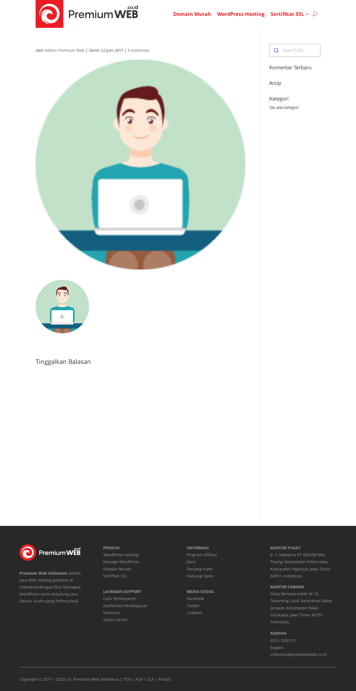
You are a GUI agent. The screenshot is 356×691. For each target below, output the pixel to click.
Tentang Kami (199, 569)
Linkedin (194, 612)
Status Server (115, 619)
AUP (139, 679)
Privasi (165, 679)
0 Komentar (139, 50)
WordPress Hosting (240, 14)
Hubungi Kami (200, 576)
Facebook (195, 598)
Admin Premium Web (65, 50)
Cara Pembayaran (119, 598)
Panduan (111, 612)
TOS (127, 679)
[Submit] (276, 50)
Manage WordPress (121, 561)
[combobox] (294, 50)
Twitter (193, 605)
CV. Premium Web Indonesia (92, 679)
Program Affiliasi (202, 554)
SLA (150, 679)
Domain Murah (192, 14)
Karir (191, 561)
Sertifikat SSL (287, 14)
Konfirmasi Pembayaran (125, 605)
